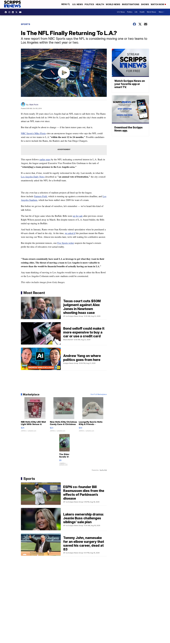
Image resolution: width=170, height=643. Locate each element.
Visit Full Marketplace (98, 394)
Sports (25, 24)
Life (136, 12)
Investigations (130, 4)
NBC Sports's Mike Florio (33, 133)
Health (100, 4)
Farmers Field (40, 196)
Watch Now (158, 4)
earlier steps (44, 159)
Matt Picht (33, 104)
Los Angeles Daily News (33, 176)
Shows (145, 4)
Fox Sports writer (65, 242)
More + (161, 12)
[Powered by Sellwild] (103, 470)
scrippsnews (6, 12)
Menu (64, 4)
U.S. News (77, 4)
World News (113, 4)
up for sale (78, 215)
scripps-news (13, 12)
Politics (89, 4)
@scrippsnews (21, 12)
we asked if (70, 233)
